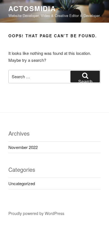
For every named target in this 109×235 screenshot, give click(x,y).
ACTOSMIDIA (32, 8)
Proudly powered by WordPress (36, 213)
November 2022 (23, 147)
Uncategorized (21, 183)
